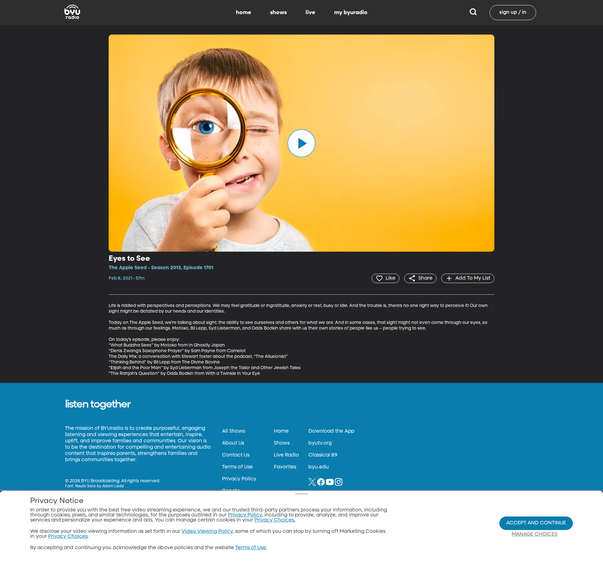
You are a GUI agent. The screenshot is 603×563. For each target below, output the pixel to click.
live (310, 12)
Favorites (285, 467)
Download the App (331, 431)
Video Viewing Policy (207, 531)
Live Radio (286, 455)
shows (278, 12)
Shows (282, 443)
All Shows (233, 431)
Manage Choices (534, 534)
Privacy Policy (239, 479)
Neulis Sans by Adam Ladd (99, 486)
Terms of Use (237, 467)
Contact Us (235, 455)
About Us (233, 443)
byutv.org (320, 443)
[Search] (473, 12)
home (243, 12)
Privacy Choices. (274, 520)
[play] (301, 143)
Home (281, 431)
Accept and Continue (536, 523)
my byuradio (350, 12)
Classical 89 (322, 455)
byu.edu (318, 467)
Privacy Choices (68, 536)
